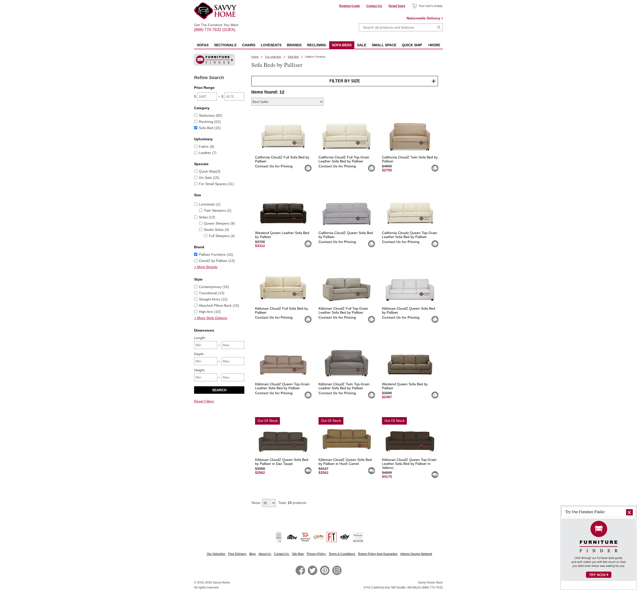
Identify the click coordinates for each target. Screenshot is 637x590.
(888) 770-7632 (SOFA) (216, 25)
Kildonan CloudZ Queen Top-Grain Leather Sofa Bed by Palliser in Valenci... (409, 464)
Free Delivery (237, 554)
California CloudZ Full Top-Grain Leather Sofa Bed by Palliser (343, 159)
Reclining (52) (210, 122)
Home (255, 56)
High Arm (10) (210, 312)
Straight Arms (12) (213, 299)
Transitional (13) (211, 293)
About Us (265, 554)
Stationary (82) (210, 115)
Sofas (203, 45)
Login (356, 6)
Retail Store (397, 6)
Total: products (292, 503)
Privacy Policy (316, 554)
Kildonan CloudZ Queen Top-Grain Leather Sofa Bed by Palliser (282, 386)
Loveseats (271, 45)
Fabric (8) (206, 146)
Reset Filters (204, 401)
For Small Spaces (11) (216, 184)
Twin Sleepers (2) (217, 210)
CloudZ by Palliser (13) (217, 261)
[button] (629, 512)
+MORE (434, 45)
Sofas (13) (207, 217)
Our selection (273, 56)
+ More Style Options (210, 318)
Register (345, 6)
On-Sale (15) (209, 178)
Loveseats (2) (209, 204)
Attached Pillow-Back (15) (219, 305)
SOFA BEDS (342, 45)
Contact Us (374, 6)
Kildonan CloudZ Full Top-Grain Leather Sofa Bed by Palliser (343, 310)
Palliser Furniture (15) (216, 254)
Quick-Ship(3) (209, 171)
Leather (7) (207, 153)
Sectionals (225, 45)
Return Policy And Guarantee (378, 554)
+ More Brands (205, 267)
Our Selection (216, 554)
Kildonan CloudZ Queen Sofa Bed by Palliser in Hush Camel (345, 462)
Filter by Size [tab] (344, 81)
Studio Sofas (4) (216, 230)
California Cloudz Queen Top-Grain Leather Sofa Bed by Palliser (409, 235)
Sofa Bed (293, 56)
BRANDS (294, 45)
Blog (252, 554)
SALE (361, 45)
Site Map (298, 554)
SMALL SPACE (384, 45)
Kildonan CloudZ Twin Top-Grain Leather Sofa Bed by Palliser (344, 386)
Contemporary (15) (214, 287)
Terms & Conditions (342, 554)
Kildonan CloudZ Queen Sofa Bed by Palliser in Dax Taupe (281, 462)
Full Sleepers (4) (222, 236)
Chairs (248, 45)
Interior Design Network (416, 554)
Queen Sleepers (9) (219, 223)
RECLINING (316, 45)
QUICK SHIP (412, 45)
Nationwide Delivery (423, 18)
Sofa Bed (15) (210, 128)
